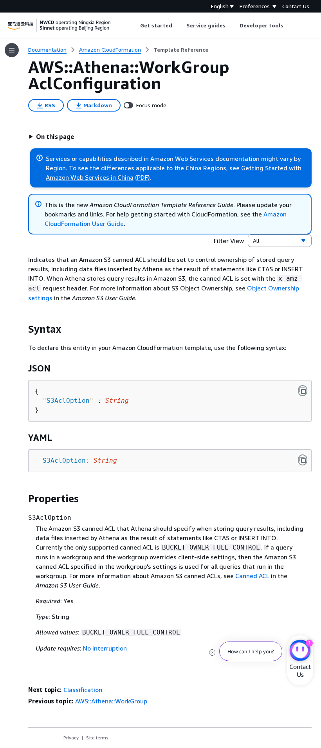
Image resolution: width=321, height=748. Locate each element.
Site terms (97, 738)
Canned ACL (252, 576)
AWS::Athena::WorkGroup (111, 701)
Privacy (71, 738)
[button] (51, 137)
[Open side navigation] (12, 50)
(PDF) (142, 177)
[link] (180, 50)
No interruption (105, 648)
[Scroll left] (134, 25)
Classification (82, 690)
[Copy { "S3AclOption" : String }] (302, 390)
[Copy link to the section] (22, 329)
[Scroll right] (289, 25)
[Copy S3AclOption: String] (302, 459)
